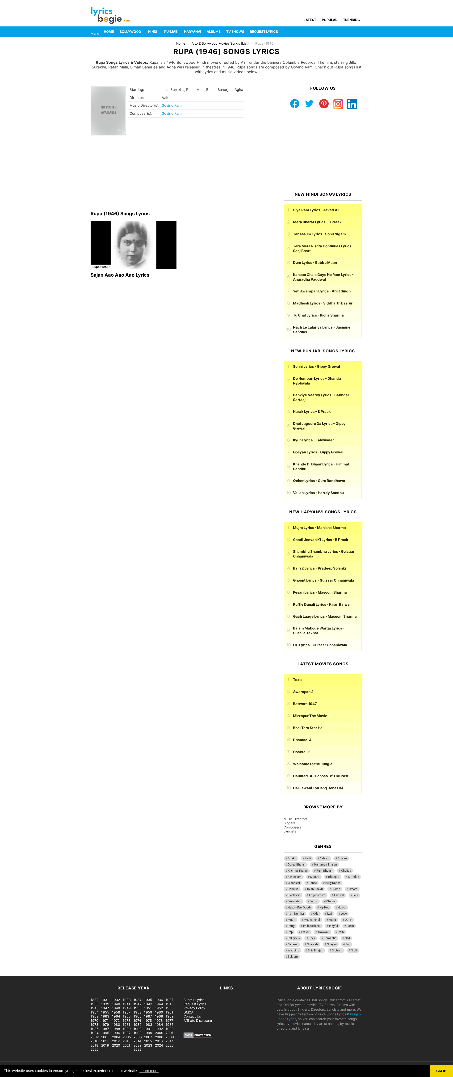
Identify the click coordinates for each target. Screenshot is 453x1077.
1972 (116, 1020)
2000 (159, 1033)
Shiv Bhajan (315, 950)
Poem (350, 926)
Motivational (312, 919)
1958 (138, 1012)
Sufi (347, 944)
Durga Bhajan (297, 864)
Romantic (330, 938)
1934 (138, 1000)
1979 (105, 1024)
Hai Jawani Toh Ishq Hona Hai (318, 788)
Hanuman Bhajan (325, 864)
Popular (329, 20)
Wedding (293, 950)
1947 (105, 1008)
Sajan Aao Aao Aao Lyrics (120, 275)
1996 (116, 1033)
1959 (148, 1012)
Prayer (305, 932)
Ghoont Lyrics (323, 580)
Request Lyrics (264, 32)
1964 (116, 1016)
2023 (148, 1045)
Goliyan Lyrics (318, 452)
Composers (292, 827)
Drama (335, 889)
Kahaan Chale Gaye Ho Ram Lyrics (323, 277)
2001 (169, 1033)
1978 (94, 1024)
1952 (159, 1008)
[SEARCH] (359, 31)
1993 (170, 1029)
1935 (148, 1000)
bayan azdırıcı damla (44, 973)
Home (109, 32)
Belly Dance (332, 883)
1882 (94, 1000)
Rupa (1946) (101, 267)
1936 (159, 1000)
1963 (105, 1016)
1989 (127, 1029)
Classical (294, 883)
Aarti (308, 858)
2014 (137, 1041)
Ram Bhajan (324, 870)
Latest (310, 20)
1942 (137, 1004)
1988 (116, 1029)
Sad (347, 938)
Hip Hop (324, 907)
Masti (291, 919)
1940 (116, 1004)
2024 (159, 1045)
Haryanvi (192, 32)
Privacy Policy (194, 1008)
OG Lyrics (320, 645)
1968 (159, 1016)
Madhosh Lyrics (322, 303)
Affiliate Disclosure (198, 1020)
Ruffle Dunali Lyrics (321, 604)
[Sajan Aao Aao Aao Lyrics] (133, 245)
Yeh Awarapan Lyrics (322, 291)
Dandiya (293, 889)
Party (291, 926)
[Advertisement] (180, 173)
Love (344, 913)
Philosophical (311, 926)
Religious (294, 938)
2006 (138, 1037)
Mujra (332, 919)
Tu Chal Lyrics (318, 315)
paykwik (67, 973)
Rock (312, 938)
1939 (105, 1004)
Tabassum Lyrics (319, 234)
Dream (353, 889)
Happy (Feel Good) (299, 907)
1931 (105, 1000)
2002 (95, 1037)
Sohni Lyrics (316, 366)
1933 (127, 1000)
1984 (159, 1024)
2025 (170, 1045)
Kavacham (295, 876)
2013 (126, 1041)
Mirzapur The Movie (310, 716)
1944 (159, 1004)
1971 (105, 1020)
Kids (316, 913)
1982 (137, 1024)
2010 (94, 1041)
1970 (94, 1020)
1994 (95, 1033)
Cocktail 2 (301, 752)
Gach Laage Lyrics (325, 616)
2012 (116, 1041)
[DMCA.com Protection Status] (198, 1037)
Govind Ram (172, 105)
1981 (126, 1024)
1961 (169, 1012)
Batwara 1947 (305, 703)
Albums (214, 32)
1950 (138, 1008)
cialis (23, 973)
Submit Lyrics (194, 1000)
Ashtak (324, 858)
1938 (95, 1004)
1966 (138, 1016)
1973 (126, 1020)
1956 (116, 1012)
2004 (116, 1037)
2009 (170, 1037)
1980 (116, 1024)
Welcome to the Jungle (312, 764)
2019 (105, 1045)
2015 (148, 1041)
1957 (126, 1012)
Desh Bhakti (315, 889)
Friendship (294, 901)
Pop (290, 932)
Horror (342, 907)
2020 (116, 1045)
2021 (126, 1045)
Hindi (152, 32)
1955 (105, 1012)
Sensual (293, 944)
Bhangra (333, 876)
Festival (339, 895)
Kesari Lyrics (320, 592)
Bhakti (292, 858)
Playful (333, 926)
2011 (105, 1041)
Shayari (332, 944)
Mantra (314, 876)
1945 (170, 1004)
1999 (148, 1033)
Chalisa (346, 870)
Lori (329, 913)
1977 (169, 1020)
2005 (127, 1037)
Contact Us (192, 1016)
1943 (148, 1004)
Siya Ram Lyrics (316, 210)
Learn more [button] (149, 1071)
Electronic (294, 895)
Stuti (354, 950)
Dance (313, 883)
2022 (137, 1045)
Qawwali (323, 932)
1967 (148, 1016)
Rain (341, 932)
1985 (170, 1024)
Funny (314, 901)
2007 (148, 1037)
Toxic (297, 679)
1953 (170, 1008)
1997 (126, 1033)
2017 (169, 1041)
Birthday (353, 876)
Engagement (317, 895)
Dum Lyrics (315, 262)
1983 (148, 1024)
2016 (159, 1041)
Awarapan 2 (303, 691)
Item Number (296, 913)
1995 (105, 1033)
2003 (105, 1037)
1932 (116, 1000)
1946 (95, 1008)
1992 (159, 1029)
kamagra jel (84, 973)
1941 (126, 1004)
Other (348, 919)
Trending (351, 20)
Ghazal (331, 901)
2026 (95, 1049)
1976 (159, 1020)
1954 (95, 1012)
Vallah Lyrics (318, 492)
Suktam (293, 956)
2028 (138, 1049)
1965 (127, 1016)
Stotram (337, 950)
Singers (289, 823)
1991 (148, 1029)
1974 (137, 1020)
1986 (95, 1029)
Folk (355, 895)
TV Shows (235, 32)
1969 (170, 1016)
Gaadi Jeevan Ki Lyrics (320, 539)
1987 (105, 1029)
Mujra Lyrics (319, 527)
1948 (116, 1008)
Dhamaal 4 (302, 740)
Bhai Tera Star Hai (308, 728)
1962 (94, 1016)
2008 (159, 1037)
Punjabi (171, 32)
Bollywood (130, 32)
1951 (148, 1008)
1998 (138, 1033)
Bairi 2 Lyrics (319, 568)
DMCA (188, 1012)
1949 (127, 1008)
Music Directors (295, 819)
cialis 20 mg (9, 973)
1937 (169, 1000)
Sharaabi (312, 944)
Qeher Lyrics (319, 480)
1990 (138, 1029)
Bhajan (342, 858)
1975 (148, 1020)
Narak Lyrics (312, 411)
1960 (159, 1012)
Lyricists (290, 831)
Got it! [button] (441, 1071)
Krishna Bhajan (298, 870)
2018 (94, 1045)
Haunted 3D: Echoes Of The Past (320, 776)
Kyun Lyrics (313, 440)
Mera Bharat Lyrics (317, 222)
